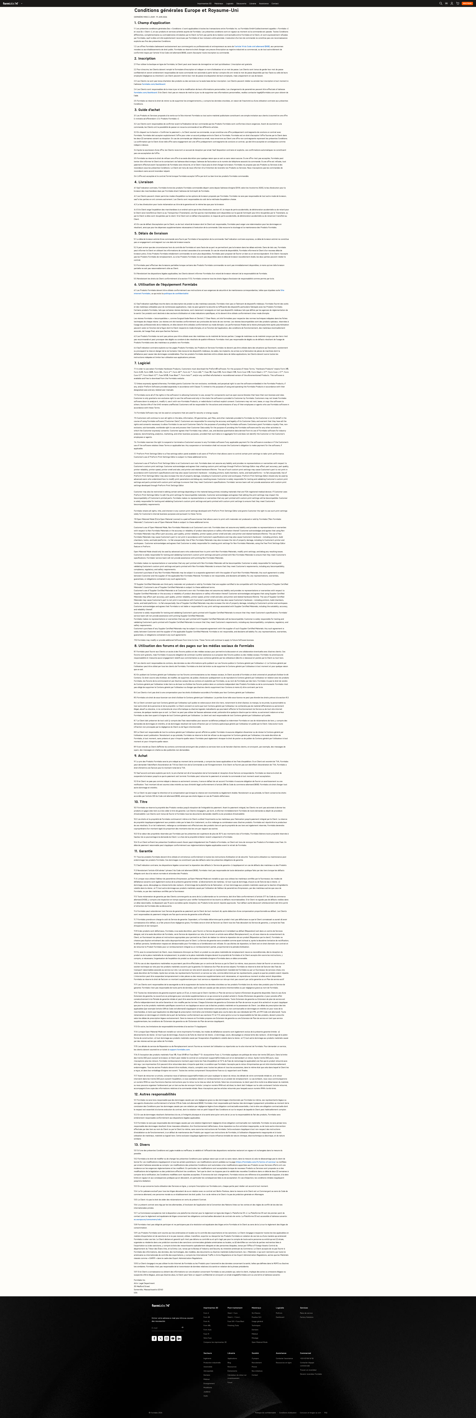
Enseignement (209, 1383)
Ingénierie (207, 1358)
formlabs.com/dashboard (153, 84)
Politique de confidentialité (265, 1413)
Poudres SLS (256, 1317)
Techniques (256, 1325)
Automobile (208, 1367)
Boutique (467, 3)
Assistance (264, 3)
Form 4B (207, 1317)
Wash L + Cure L (234, 1317)
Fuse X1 (206, 1334)
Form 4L (207, 1321)
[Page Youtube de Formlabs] (172, 1338)
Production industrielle (212, 1362)
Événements (232, 1371)
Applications (232, 1358)
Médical (255, 1334)
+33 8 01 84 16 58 (306, 1358)
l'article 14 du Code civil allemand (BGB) (252, 46)
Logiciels (229, 3)
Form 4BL (207, 1325)
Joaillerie (207, 1392)
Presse (254, 1367)
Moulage (255, 1338)
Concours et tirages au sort (310, 1413)
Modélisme (208, 1387)
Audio (206, 1396)
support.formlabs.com (179, 1049)
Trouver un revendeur (308, 1370)
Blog (229, 1362)
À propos (255, 1358)
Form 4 (206, 1313)
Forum (230, 1382)
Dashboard (280, 1317)
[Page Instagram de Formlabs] (166, 1338)
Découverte (241, 3)
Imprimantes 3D (204, 3)
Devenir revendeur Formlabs (311, 1374)
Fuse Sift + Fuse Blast (236, 1321)
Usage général (257, 1321)
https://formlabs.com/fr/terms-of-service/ (256, 1162)
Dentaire (255, 1330)
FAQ (325, 1413)
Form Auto (207, 1330)
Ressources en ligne (284, 1362)
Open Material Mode (260, 1342)
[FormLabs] (10, 3)
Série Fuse (208, 1338)
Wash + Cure (233, 1313)
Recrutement (257, 1362)
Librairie (252, 3)
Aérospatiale (208, 1371)
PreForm (279, 1313)
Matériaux (218, 3)
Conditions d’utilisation (288, 1413)
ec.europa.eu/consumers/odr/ (148, 1219)
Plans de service (306, 1313)
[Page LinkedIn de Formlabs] (179, 1338)
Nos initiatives (257, 1371)
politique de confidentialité (176, 293)
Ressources (232, 1367)
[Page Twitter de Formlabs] (160, 1338)
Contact (275, 3)
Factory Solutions (306, 1317)
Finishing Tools (233, 1325)
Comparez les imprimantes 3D (215, 1342)
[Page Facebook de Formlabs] (154, 1338)
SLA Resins (256, 1313)
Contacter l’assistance (284, 1358)
